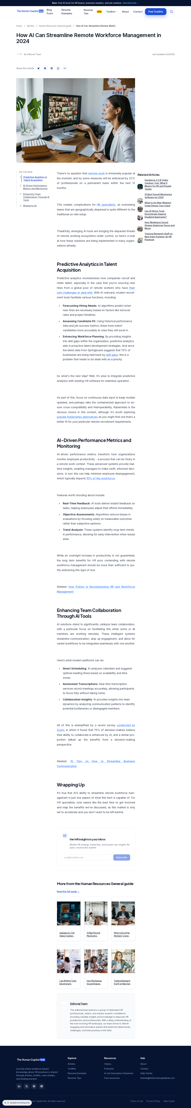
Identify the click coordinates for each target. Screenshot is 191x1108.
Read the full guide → (68, 891)
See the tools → (131, 3)
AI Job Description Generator (118, 1073)
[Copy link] (64, 68)
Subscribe (121, 857)
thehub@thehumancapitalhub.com (157, 1078)
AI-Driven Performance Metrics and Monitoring (35, 187)
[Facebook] (34, 1086)
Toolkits (110, 11)
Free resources (112, 1078)
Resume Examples (77, 1073)
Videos (107, 1064)
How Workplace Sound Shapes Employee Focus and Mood (160, 225)
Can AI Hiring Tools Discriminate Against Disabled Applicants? (156, 214)
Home (19, 26)
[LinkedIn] (19, 1086)
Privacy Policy (153, 1101)
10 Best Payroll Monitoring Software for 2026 (158, 196)
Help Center (146, 1073)
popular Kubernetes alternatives (77, 416)
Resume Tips (92, 11)
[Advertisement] (156, 118)
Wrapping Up (30, 205)
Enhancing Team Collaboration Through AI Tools (36, 197)
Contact (138, 11)
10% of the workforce (100, 478)
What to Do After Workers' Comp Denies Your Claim (158, 204)
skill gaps (112, 354)
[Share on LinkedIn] (51, 68)
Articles (30, 26)
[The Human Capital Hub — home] (30, 11)
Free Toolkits (155, 11)
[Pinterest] (41, 1086)
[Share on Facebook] (45, 68)
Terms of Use (136, 1101)
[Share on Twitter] (38, 68)
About (125, 11)
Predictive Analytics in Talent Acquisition (35, 178)
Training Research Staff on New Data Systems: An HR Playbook (159, 236)
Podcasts (109, 1068)
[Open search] (171, 11)
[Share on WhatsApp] (58, 68)
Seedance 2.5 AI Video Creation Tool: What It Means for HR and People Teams (158, 184)
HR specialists (106, 204)
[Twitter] (26, 1086)
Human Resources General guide (55, 26)
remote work (96, 173)
